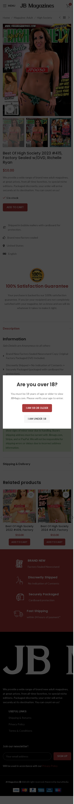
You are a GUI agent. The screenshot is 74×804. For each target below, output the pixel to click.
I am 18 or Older (37, 407)
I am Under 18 (37, 418)
